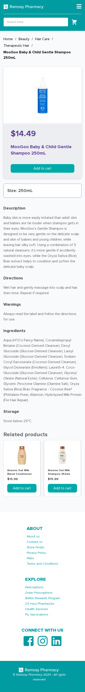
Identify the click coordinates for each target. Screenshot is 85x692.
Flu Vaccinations (36, 614)
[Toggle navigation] (79, 7)
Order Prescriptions (39, 593)
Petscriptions (34, 587)
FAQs (30, 558)
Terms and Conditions (42, 564)
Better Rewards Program (42, 598)
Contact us (34, 542)
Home (8, 39)
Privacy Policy (36, 553)
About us (33, 536)
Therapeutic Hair (16, 45)
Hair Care (42, 39)
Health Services (36, 609)
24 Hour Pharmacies (39, 604)
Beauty (24, 39)
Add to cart (42, 168)
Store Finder (35, 547)
